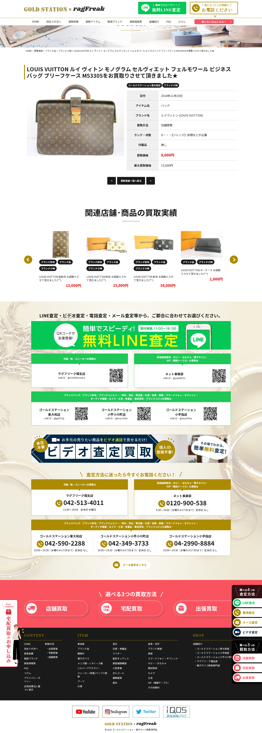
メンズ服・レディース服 (90, 663)
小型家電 (117, 668)
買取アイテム (93, 21)
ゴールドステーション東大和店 (144, 85)
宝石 (115, 644)
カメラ (151, 673)
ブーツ (81, 681)
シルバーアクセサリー (89, 668)
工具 (150, 678)
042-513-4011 (83, 502)
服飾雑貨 (117, 678)
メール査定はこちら (135, 565)
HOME (35, 21)
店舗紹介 (154, 21)
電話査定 (249, 612)
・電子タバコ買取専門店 (207, 665)
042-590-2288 (65, 543)
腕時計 (81, 653)
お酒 (80, 686)
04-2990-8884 (194, 543)
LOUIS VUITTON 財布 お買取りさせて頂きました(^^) (106, 278)
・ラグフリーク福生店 (206, 661)
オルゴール (118, 673)
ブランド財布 (48, 262)
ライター (117, 653)
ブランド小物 (171, 85)
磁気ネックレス (121, 658)
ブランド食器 (155, 648)
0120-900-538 (186, 502)
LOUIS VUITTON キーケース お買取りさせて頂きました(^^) (200, 271)
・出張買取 (52, 648)
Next (234, 259)
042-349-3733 (128, 543)
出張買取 (206, 608)
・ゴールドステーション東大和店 (211, 648)
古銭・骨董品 (120, 648)
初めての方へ (53, 21)
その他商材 (154, 687)
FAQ (168, 21)
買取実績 (73, 21)
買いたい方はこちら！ (214, 22)
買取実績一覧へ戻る (131, 180)
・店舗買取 (52, 657)
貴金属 (81, 644)
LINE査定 (249, 603)
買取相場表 (136, 21)
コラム (182, 21)
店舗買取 (56, 608)
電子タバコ (83, 658)
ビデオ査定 (250, 632)
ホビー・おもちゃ (157, 663)
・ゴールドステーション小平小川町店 (214, 657)
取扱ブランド (114, 21)
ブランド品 (65, 262)
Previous (28, 259)
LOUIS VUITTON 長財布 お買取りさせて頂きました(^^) (59, 278)
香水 (115, 682)
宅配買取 (131, 608)
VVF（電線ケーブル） (159, 682)
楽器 (150, 653)
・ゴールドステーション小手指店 (211, 652)
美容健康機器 (120, 663)
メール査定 (250, 622)
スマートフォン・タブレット (163, 658)
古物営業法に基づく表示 (32, 688)
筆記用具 (152, 668)
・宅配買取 (52, 652)
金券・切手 (154, 644)
